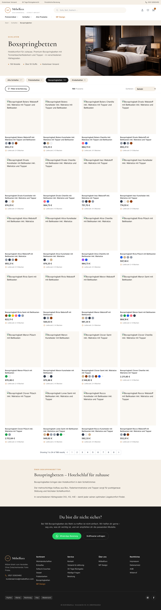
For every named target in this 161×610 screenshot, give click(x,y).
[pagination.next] (118, 452)
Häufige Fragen (73, 573)
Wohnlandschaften (44, 561)
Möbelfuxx (103, 561)
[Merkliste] (147, 10)
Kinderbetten (79, 80)
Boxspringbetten (57, 80)
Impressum (134, 561)
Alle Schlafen (15, 80)
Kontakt (70, 561)
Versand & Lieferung (75, 565)
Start (7, 23)
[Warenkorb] (153, 10)
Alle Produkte (41, 17)
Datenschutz (135, 565)
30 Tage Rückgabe (75, 569)
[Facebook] (153, 597)
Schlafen (26, 17)
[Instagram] (147, 597)
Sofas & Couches (43, 569)
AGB (131, 569)
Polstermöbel (10, 17)
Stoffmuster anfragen (96, 536)
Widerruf (133, 573)
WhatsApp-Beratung (69, 536)
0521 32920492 (153, 2)
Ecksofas (40, 565)
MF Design (60, 17)
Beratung (71, 576)
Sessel (39, 573)
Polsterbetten (35, 80)
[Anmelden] (142, 10)
